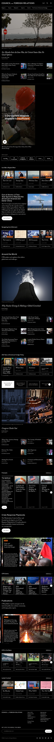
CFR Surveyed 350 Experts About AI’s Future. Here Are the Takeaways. (20, 242)
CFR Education (31, 717)
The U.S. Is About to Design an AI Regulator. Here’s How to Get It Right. (46, 242)
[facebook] (37, 738)
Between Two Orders (7, 450)
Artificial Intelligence (23, 158)
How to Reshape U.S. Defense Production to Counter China (35, 64)
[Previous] (50, 540)
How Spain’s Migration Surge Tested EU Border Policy (9, 329)
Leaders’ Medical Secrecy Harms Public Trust (36, 340)
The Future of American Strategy (39, 8)
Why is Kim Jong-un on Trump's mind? (20, 665)
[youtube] (43, 738)
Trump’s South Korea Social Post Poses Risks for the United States (36, 75)
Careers (29, 715)
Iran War (5, 158)
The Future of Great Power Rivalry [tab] (20, 384)
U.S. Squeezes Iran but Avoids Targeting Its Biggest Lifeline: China (7, 666)
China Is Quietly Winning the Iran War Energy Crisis (46, 488)
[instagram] (45, 738)
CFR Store (42, 717)
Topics (9, 8)
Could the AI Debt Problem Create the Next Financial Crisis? (20, 488)
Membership (43, 712)
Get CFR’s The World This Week (11, 727)
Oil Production (14, 158)
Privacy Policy (31, 721)
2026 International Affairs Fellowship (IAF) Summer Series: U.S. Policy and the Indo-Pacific (33, 590)
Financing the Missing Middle (8, 621)
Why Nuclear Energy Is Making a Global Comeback (21, 306)
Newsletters (43, 715)
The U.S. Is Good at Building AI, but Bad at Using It (32, 488)
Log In (42, 3)
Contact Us (30, 718)
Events (29, 8)
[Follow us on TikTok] (48, 738)
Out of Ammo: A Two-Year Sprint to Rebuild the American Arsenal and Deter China (13, 198)
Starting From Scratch (7, 459)
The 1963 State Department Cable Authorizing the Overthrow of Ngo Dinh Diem (46, 693)
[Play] (5, 142)
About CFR (30, 712)
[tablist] (27, 384)
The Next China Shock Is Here (46, 665)
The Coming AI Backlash (34, 439)
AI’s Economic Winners (33, 241)
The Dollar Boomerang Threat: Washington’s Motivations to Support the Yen (10, 341)
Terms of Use (43, 721)
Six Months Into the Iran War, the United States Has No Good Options (23, 53)
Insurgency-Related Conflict (9, 544)
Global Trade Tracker (19, 692)
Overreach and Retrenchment (35, 459)
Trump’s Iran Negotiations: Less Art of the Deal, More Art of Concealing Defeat (20, 183)
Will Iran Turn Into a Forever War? (33, 182)
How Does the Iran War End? (46, 181)
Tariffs (48, 158)
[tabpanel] (27, 427)
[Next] (51, 180)
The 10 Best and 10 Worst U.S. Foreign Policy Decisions (46, 370)
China (39, 158)
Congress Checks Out (9, 428)
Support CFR (31, 714)
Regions (3, 8)
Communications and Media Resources (45, 719)
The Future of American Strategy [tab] (8, 384)
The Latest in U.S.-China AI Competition (7, 242)
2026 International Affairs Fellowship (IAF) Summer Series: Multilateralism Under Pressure (20, 590)
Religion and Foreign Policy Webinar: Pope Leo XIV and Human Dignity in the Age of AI (7, 590)
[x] (51, 738)
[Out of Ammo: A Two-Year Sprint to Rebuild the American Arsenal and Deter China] (40, 202)
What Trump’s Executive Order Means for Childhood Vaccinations (37, 329)
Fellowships (43, 714)
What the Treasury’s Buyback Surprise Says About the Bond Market (9, 76)
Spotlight (5, 155)
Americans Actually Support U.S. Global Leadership (32, 370)
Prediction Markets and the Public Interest (45, 589)
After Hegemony (32, 450)
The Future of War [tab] (46, 384)
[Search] (46, 3)
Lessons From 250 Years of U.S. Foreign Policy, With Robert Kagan (7, 370)
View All (48, 473)
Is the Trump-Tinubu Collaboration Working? (34, 317)
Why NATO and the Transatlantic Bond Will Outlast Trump (11, 64)
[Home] (18, 3)
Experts (23, 8)
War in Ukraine (31, 158)
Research (16, 8)
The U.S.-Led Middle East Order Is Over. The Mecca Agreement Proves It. (7, 183)
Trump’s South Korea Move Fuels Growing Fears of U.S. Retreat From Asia (10, 318)
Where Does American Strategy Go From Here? (19, 370)
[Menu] (49, 3)
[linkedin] (40, 738)
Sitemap (29, 722)
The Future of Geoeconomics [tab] (33, 384)
